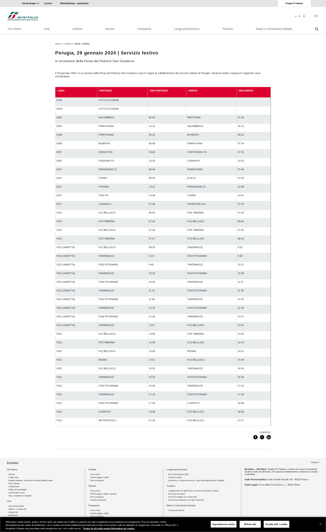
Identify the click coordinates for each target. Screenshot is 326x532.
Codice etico (13, 477)
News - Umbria (82, 44)
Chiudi (314, 462)
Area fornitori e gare (16, 493)
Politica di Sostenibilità (17, 490)
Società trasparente (98, 500)
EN (316, 16)
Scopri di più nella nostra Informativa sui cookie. (109, 528)
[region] (163, 524)
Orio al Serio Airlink (16, 506)
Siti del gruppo (29, 3)
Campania (144, 29)
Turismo (227, 29)
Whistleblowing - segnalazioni (74, 3)
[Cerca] (316, 29)
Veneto (109, 29)
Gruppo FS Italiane (294, 3)
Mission (11, 474)
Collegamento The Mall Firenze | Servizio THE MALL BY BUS (193, 491)
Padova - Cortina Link (17, 509)
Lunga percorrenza (186, 29)
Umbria (77, 29)
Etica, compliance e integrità (19, 496)
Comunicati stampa (176, 510)
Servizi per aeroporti (176, 494)
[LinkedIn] (269, 437)
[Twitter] (262, 437)
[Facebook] (255, 437)
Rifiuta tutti (250, 524)
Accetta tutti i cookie (276, 524)
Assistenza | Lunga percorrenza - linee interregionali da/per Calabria (196, 480)
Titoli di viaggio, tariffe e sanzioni (103, 494)
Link (47, 29)
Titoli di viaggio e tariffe (99, 477)
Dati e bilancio (14, 483)
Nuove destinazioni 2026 (178, 474)
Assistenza (13, 515)
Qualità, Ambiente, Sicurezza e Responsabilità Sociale (30, 480)
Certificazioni (13, 487)
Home (58, 44)
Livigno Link (13, 512)
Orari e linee (95, 474)
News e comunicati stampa (274, 29)
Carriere (48, 3)
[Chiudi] (320, 524)
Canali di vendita (175, 477)
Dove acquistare (97, 480)
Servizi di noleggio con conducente (182, 497)
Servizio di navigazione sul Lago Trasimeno (186, 500)
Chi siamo (14, 29)
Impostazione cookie (223, 524)
